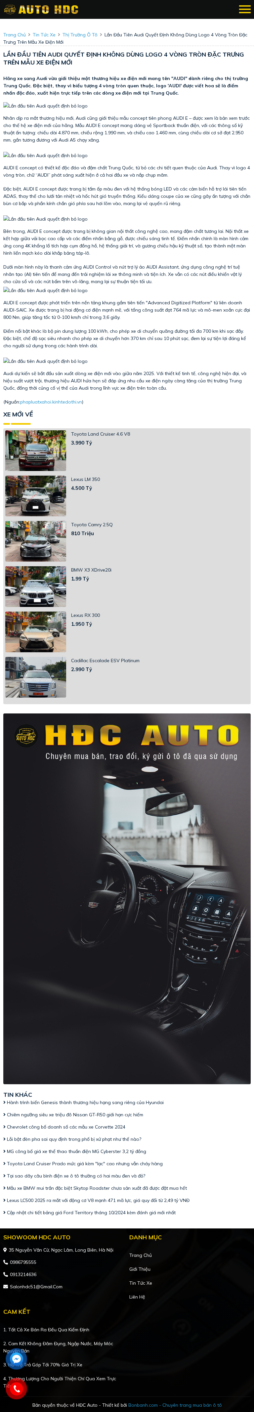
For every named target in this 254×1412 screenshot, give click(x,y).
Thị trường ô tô (80, 35)
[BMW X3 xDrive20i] (35, 586)
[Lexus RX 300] (35, 632)
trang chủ (14, 35)
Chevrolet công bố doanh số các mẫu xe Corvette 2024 (65, 1127)
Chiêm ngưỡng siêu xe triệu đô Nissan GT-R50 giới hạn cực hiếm (74, 1115)
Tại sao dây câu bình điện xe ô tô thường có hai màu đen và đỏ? (75, 1176)
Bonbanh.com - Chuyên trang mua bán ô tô (175, 1405)
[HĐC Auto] (42, 9)
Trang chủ (140, 1255)
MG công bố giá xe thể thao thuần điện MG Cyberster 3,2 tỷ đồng (76, 1151)
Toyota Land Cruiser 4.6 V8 (100, 434)
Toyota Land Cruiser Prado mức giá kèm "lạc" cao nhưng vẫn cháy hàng (84, 1164)
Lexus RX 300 (85, 615)
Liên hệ (137, 1297)
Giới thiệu (139, 1269)
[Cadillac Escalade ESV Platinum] (35, 677)
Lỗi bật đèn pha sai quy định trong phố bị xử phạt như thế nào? (73, 1139)
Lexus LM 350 (85, 479)
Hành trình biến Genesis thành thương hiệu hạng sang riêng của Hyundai (85, 1102)
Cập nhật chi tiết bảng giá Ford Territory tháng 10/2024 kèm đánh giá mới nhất (91, 1213)
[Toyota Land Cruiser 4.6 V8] (35, 450)
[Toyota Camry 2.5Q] (35, 541)
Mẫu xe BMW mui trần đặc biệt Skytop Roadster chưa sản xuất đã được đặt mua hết (96, 1188)
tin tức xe (44, 35)
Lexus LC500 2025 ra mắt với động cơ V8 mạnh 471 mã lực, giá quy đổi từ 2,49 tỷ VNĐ (98, 1200)
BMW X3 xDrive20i (91, 570)
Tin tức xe (140, 1283)
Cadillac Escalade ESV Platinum (105, 660)
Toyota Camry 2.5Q (92, 525)
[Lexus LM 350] (35, 496)
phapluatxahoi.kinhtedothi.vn (51, 402)
